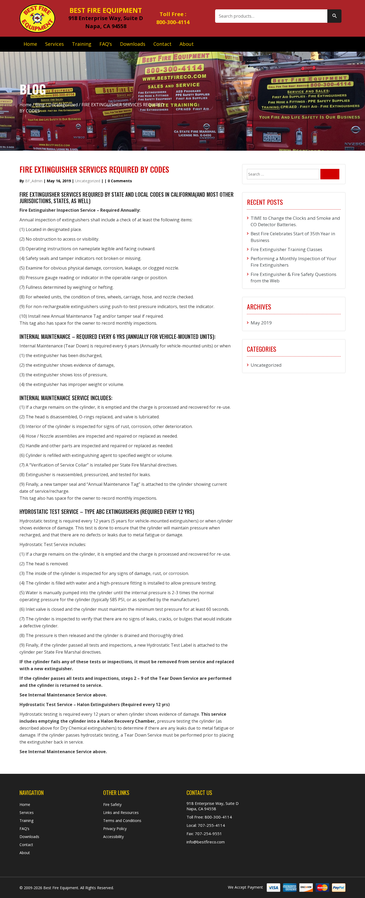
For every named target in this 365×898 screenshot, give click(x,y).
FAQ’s (105, 44)
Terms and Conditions (122, 820)
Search (334, 16)
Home (30, 44)
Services (54, 44)
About (187, 44)
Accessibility (113, 836)
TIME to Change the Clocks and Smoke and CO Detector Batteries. (295, 221)
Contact (162, 44)
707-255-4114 (211, 825)
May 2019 (261, 323)
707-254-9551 (208, 833)
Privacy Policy (115, 828)
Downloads (132, 44)
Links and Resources (121, 812)
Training (81, 44)
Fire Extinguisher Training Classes (286, 249)
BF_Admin (33, 180)
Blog (40, 105)
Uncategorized (63, 105)
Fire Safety (112, 804)
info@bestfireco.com (206, 841)
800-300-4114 (172, 22)
